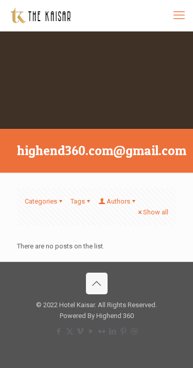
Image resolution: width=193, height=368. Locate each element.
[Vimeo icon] (80, 331)
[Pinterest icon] (124, 331)
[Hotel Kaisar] (40, 15)
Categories (41, 201)
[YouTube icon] (91, 331)
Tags (78, 201)
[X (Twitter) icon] (70, 331)
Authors (118, 201)
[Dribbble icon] (134, 331)
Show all (155, 212)
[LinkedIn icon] (113, 331)
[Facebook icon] (59, 331)
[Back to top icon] (97, 283)
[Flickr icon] (102, 331)
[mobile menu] (179, 15)
